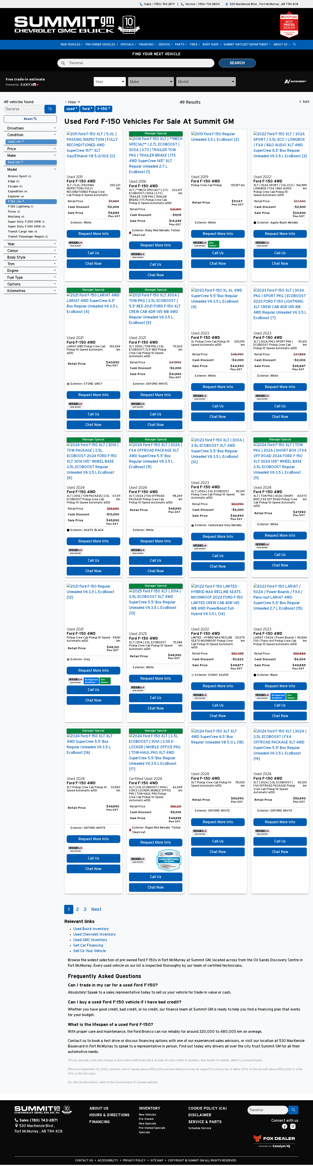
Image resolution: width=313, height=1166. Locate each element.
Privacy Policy (134, 1160)
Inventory (149, 1108)
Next (96, 909)
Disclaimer (199, 1115)
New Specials (147, 1123)
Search (237, 63)
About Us (98, 1108)
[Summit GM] (77, 24)
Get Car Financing (88, 945)
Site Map (157, 1160)
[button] (70, 44)
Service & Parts (205, 1122)
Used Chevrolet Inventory (94, 934)
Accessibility (108, 1160)
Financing (99, 1122)
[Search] (50, 109)
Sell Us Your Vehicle (89, 951)
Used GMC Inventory (90, 940)
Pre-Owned (146, 1119)
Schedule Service (199, 1128)
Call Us (93, 253)
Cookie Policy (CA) (207, 1108)
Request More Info (93, 234)
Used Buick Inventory (91, 929)
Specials (144, 1132)
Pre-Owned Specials (152, 1128)
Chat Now (93, 263)
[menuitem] (31, 141)
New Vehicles (147, 1114)
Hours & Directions (109, 1115)
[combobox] (109, 81)
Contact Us (84, 1160)
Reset (29, 119)
